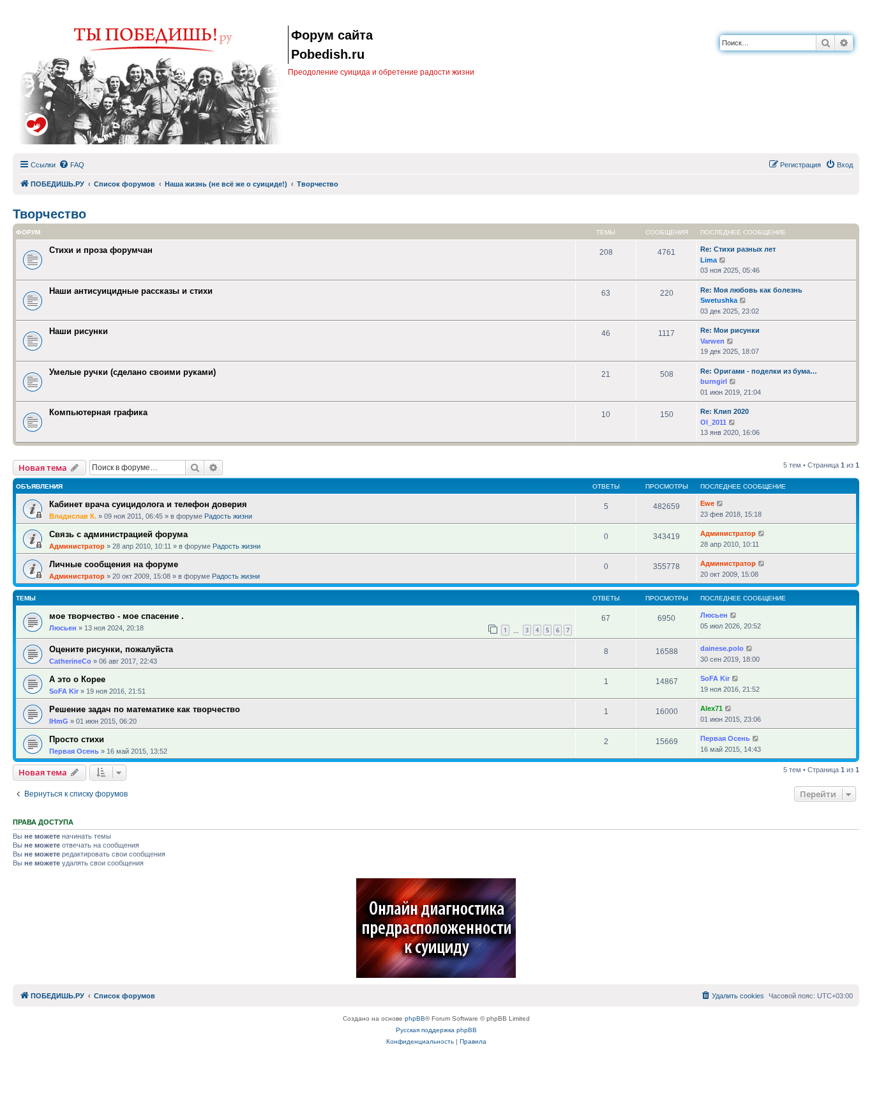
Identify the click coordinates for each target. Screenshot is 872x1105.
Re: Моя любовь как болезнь (751, 290)
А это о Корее (77, 679)
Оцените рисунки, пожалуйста (111, 649)
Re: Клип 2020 (724, 411)
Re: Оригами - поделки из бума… (758, 371)
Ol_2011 (713, 422)
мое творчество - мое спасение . (116, 616)
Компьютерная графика (98, 412)
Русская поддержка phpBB (436, 1029)
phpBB (415, 1018)
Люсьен (63, 628)
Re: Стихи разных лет (738, 249)
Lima (708, 260)
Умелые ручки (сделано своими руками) (132, 372)
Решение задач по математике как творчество (144, 709)
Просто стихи (76, 739)
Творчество (49, 214)
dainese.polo (722, 648)
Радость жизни (228, 516)
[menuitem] (71, 164)
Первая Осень (74, 751)
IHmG (58, 721)
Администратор (77, 546)
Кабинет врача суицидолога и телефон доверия (148, 504)
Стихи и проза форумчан (101, 250)
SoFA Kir (64, 691)
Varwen (712, 341)
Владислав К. (72, 516)
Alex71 (711, 708)
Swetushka (718, 300)
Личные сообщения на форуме (113, 564)
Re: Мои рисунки (730, 330)
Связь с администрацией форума (118, 534)
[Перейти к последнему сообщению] (720, 503)
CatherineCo (70, 661)
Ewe (707, 503)
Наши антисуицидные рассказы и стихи (131, 291)
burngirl (713, 381)
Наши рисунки (78, 331)
